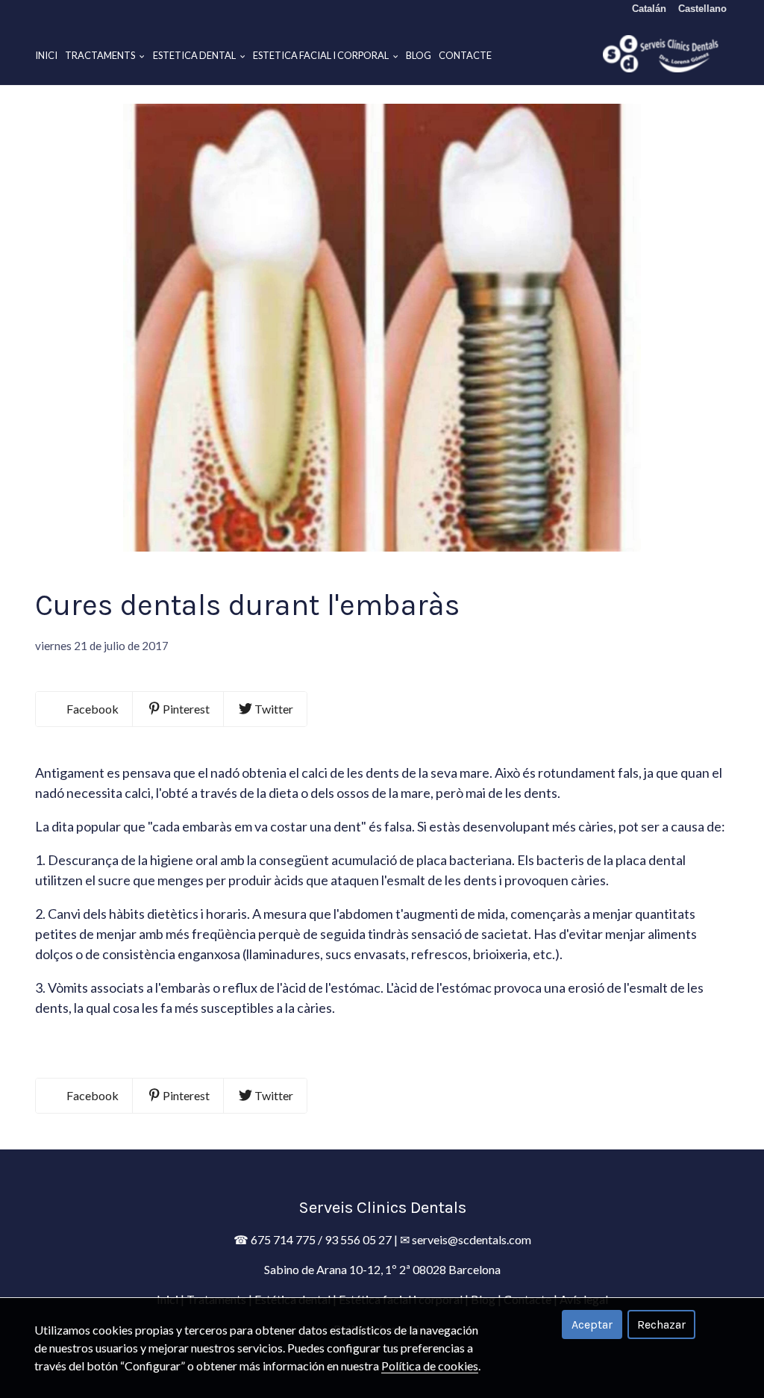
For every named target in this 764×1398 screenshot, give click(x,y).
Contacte (465, 55)
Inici (46, 55)
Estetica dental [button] (195, 55)
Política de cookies (429, 1365)
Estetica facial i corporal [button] (321, 55)
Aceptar (592, 1324)
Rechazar (661, 1324)
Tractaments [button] (101, 55)
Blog (418, 55)
